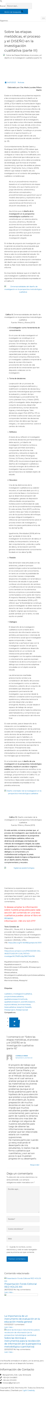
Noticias (21, 82)
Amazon (8, 918)
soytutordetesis (10, 1005)
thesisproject (9, 1010)
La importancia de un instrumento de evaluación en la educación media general (22, 1319)
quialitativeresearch (12, 1002)
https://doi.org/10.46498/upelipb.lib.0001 (25, 943)
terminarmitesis (24, 1005)
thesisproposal (22, 1010)
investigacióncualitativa (22, 994)
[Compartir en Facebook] (13, 1019)
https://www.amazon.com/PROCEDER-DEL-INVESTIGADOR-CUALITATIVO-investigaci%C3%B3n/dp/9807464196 (22, 953)
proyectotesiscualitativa (13, 997)
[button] (1, 2)
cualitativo (8, 994)
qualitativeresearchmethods (15, 999)
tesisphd (20, 1007)
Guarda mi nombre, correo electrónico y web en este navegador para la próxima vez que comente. (22, 1249)
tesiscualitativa (10, 1007)
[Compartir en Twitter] (14, 1022)
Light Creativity (29, 1390)
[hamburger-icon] (43, 18)
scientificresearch (28, 1002)
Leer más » (8, 1292)
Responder (34, 1165)
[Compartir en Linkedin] (14, 1025)
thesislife (27, 1007)
